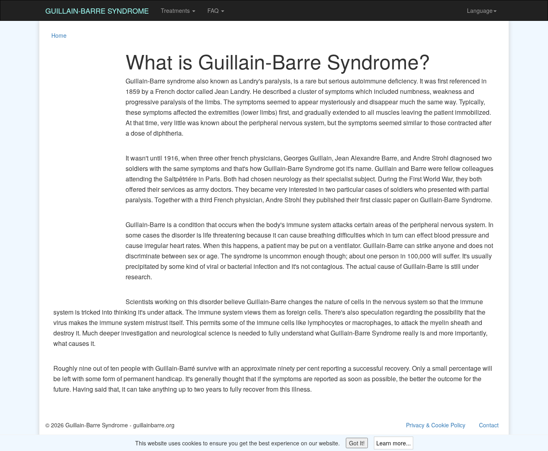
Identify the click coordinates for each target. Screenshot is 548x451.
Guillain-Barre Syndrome (97, 10)
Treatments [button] (176, 10)
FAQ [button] (213, 10)
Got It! (357, 443)
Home (59, 35)
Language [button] (480, 10)
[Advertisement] (77, 170)
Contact (489, 425)
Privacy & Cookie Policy (435, 425)
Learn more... (393, 443)
